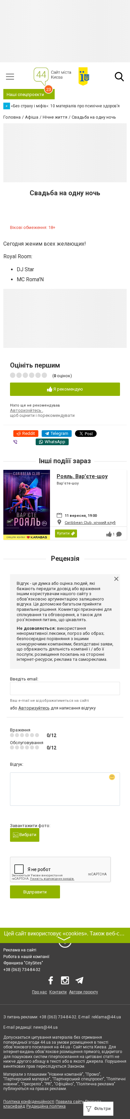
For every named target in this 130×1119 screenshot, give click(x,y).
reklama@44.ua (106, 1017)
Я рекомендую (67, 389)
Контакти (58, 992)
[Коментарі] (119, 534)
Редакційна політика (46, 1106)
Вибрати (27, 834)
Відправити (35, 891)
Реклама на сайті (19, 950)
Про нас (39, 992)
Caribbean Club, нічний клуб (90, 523)
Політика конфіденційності (28, 1101)
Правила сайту (70, 1101)
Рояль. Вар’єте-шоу (82, 476)
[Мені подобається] (109, 534)
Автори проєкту (83, 992)
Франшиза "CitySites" (23, 963)
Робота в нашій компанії (26, 956)
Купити (63, 533)
